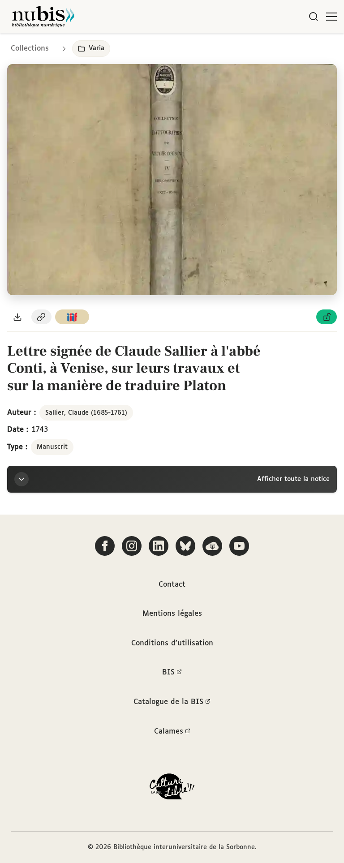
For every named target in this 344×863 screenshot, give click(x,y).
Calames (168, 731)
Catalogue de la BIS (168, 702)
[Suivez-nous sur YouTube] (239, 546)
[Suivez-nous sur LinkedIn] (158, 546)
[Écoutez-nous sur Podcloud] (212, 546)
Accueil (299, 46)
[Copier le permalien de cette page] (41, 316)
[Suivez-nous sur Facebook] (105, 546)
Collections (30, 48)
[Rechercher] (313, 16)
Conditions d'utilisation (172, 643)
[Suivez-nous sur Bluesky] (185, 546)
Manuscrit (52, 447)
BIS (168, 672)
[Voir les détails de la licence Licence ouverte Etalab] (326, 316)
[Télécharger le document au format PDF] (17, 316)
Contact (172, 584)
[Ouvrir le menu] (331, 17)
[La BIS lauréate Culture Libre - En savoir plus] (172, 788)
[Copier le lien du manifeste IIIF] (72, 316)
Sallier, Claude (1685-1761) (86, 413)
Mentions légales (172, 614)
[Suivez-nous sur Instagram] (132, 546)
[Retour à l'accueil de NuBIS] (43, 16)
